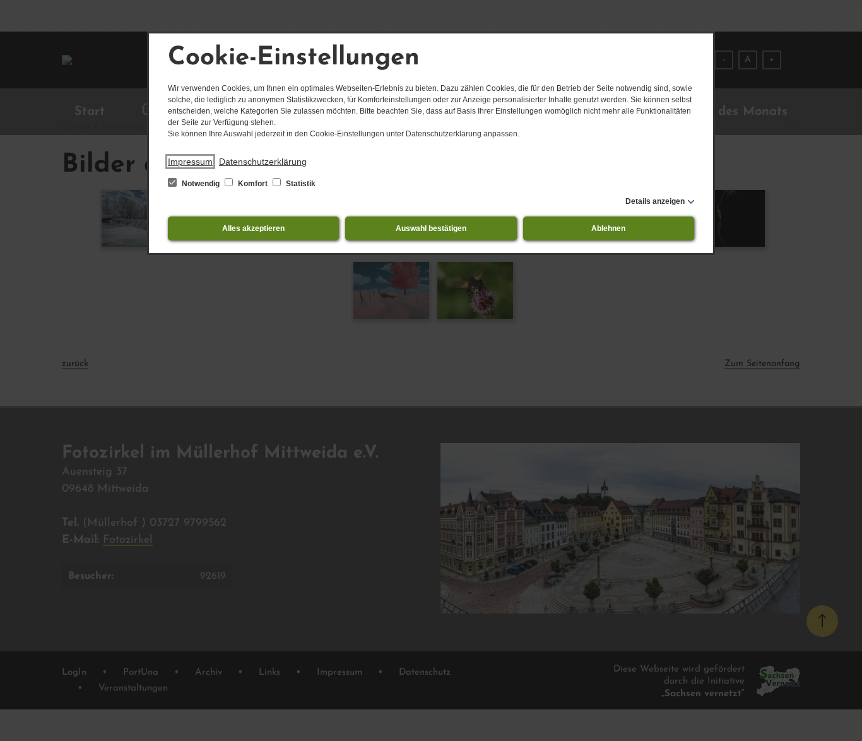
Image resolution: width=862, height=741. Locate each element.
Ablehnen (608, 228)
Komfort (252, 183)
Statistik (300, 183)
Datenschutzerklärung (263, 162)
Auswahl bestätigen (431, 228)
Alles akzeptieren (253, 228)
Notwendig (200, 183)
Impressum (190, 162)
